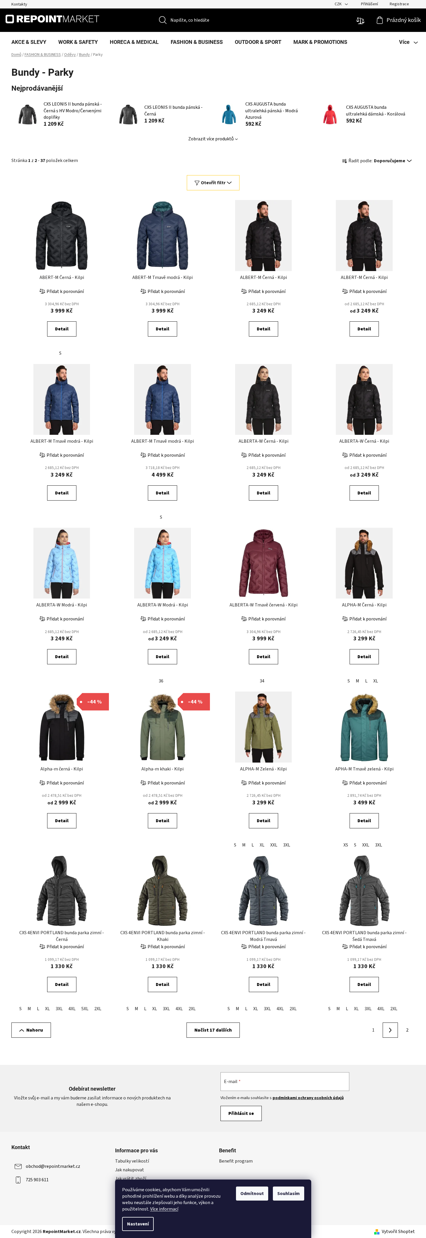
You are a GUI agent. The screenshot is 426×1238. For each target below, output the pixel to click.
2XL (97, 1009)
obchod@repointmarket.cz (53, 1166)
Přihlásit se (241, 1113)
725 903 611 (37, 1179)
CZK (339, 4)
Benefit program (236, 1161)
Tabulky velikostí (132, 1161)
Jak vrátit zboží (130, 1178)
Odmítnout (252, 1193)
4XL (72, 1009)
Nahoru (34, 1030)
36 (161, 681)
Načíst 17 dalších (213, 1030)
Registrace (399, 4)
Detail (62, 329)
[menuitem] (29, 42)
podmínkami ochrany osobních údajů (308, 1098)
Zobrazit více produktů (211, 139)
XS (345, 845)
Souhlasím (288, 1193)
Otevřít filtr (213, 183)
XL (375, 681)
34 (262, 681)
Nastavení (138, 1224)
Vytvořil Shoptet (398, 1231)
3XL (286, 845)
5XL (84, 1009)
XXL (273, 845)
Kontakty (19, 4)
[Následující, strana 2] (390, 1030)
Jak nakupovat (129, 1170)
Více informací (164, 1209)
